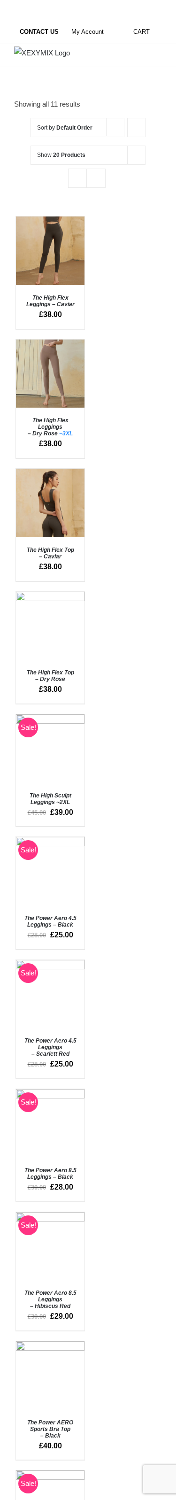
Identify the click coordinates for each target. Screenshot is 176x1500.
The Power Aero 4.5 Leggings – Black (50, 921)
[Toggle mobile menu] (158, 51)
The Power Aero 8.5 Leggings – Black (50, 1173)
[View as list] (96, 178)
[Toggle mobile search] (141, 51)
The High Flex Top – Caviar (50, 553)
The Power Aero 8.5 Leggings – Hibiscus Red (50, 1299)
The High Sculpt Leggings (50, 798)
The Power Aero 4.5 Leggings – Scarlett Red (50, 1047)
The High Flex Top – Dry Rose (50, 675)
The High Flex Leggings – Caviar (50, 301)
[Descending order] (136, 127)
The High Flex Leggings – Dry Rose (50, 427)
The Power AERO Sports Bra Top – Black (50, 1429)
